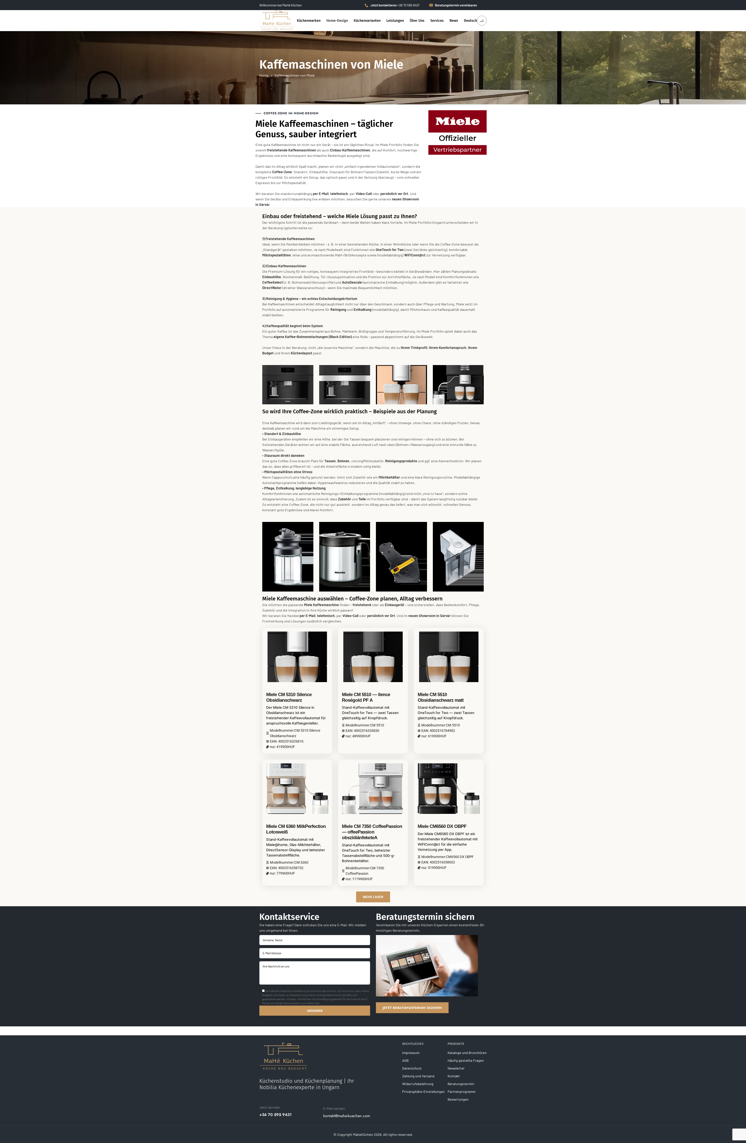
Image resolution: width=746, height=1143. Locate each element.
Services (437, 20)
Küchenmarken (309, 20)
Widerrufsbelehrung (417, 1084)
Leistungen (395, 20)
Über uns (417, 20)
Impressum (411, 1052)
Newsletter (456, 1068)
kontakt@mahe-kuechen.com (346, 1116)
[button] (373, 896)
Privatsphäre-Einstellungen (423, 1091)
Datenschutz (412, 1068)
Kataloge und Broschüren (467, 1052)
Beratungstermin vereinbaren (456, 5)
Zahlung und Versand (418, 1076)
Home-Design (337, 20)
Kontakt (454, 1076)
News (454, 20)
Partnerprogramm (462, 1091)
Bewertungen (458, 1099)
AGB (405, 1060)
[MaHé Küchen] (276, 20)
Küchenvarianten (367, 20)
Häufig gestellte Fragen (466, 1060)
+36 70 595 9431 (275, 1115)
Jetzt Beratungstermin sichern (412, 1008)
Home (263, 75)
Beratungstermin (461, 1084)
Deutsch (470, 20)
